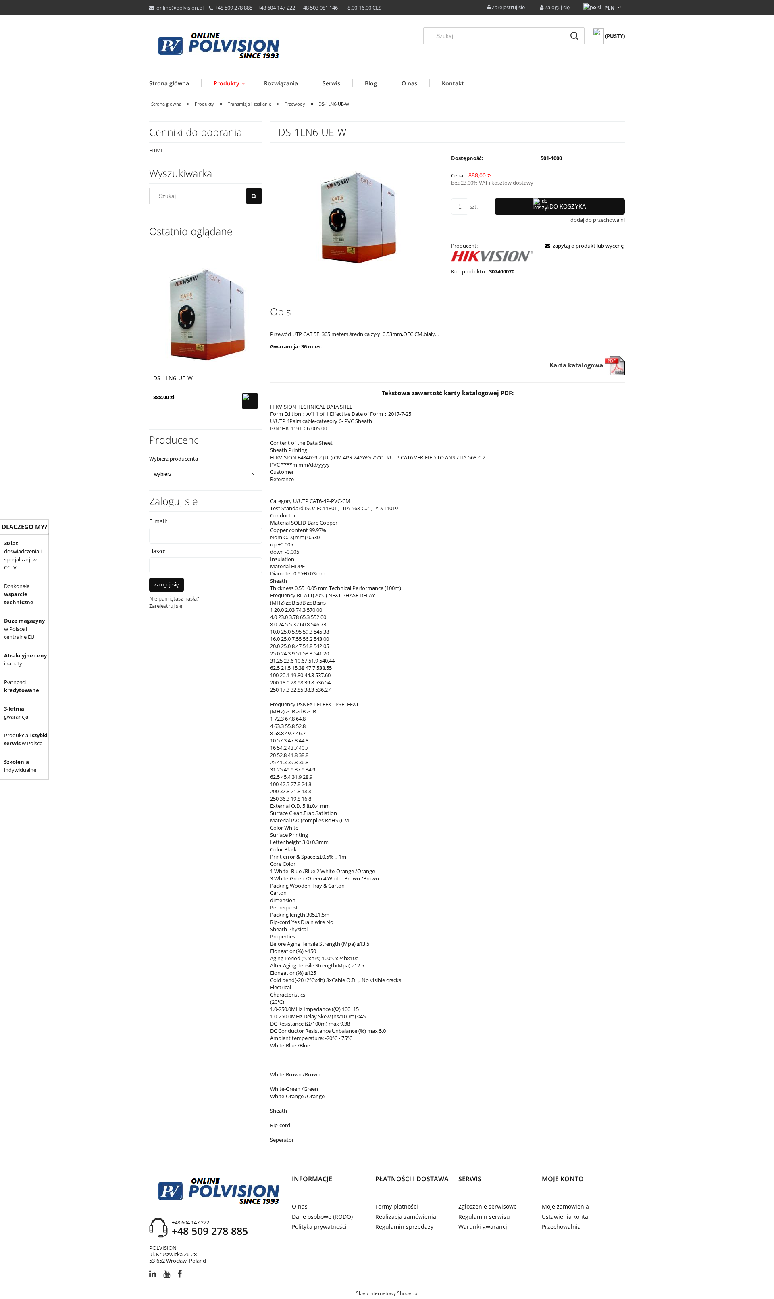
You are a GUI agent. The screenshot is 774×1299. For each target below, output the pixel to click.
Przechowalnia (561, 1226)
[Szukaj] (574, 35)
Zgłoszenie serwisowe (487, 1206)
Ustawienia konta (565, 1216)
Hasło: (157, 551)
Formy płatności (396, 1206)
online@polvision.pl (180, 7)
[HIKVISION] (493, 257)
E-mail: (158, 521)
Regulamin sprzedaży (404, 1226)
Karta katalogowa (577, 365)
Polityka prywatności (319, 1226)
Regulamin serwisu (484, 1216)
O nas (300, 1206)
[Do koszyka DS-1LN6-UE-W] (250, 401)
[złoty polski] (609, 7)
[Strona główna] (218, 46)
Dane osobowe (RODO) (322, 1216)
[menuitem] (175, 83)
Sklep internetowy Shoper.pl (387, 1293)
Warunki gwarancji (483, 1226)
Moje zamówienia (565, 1206)
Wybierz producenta (173, 458)
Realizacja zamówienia (405, 1216)
